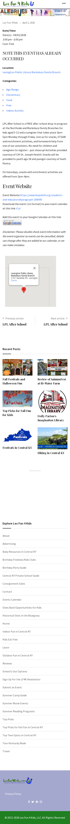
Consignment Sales (14, 583)
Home (6, 623)
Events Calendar (12, 599)
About (6, 535)
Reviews (7, 663)
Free (8, 105)
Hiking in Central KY (51, 453)
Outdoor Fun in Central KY (18, 655)
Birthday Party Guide (14, 567)
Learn (6, 647)
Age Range (12, 89)
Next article (58, 318)
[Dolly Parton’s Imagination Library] (52, 401)
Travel (6, 751)
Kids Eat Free (10, 639)
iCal (18, 208)
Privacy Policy (13, 793)
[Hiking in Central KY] (52, 438)
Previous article (14, 318)
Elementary (13, 94)
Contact (7, 591)
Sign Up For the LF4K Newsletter (21, 679)
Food (9, 100)
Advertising (9, 543)
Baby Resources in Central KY (19, 551)
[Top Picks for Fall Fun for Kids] (17, 399)
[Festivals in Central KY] (17, 435)
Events (14, 280)
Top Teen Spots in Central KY (19, 735)
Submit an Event (12, 687)
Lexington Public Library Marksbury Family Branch (31, 72)
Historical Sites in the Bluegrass (21, 615)
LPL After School (14, 324)
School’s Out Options (15, 671)
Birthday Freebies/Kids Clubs (19, 559)
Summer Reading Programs (19, 711)
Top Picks (8, 719)
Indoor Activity (14, 110)
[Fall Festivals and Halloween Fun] (17, 367)
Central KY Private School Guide (21, 575)
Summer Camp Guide (15, 695)
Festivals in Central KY (17, 447)
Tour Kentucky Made (14, 743)
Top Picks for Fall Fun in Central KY (23, 727)
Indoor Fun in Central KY (17, 631)
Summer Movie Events (15, 703)
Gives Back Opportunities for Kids (22, 607)
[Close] (34, 268)
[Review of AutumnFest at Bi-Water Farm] (52, 367)
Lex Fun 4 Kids (10, 22)
